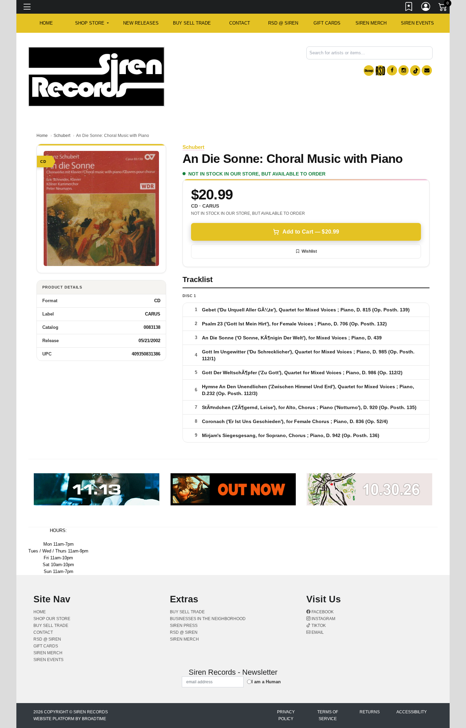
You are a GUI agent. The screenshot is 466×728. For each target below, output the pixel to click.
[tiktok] (415, 70)
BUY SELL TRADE (192, 23)
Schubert (62, 135)
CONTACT (239, 23)
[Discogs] (369, 70)
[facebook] (392, 70)
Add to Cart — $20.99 (310, 232)
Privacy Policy (286, 715)
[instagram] (403, 70)
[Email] (427, 70)
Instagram (322, 618)
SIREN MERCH (371, 23)
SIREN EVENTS (417, 23)
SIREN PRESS (184, 625)
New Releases (141, 23)
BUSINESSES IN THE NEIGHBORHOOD (208, 618)
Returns (370, 712)
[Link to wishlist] (409, 8)
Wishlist (309, 251)
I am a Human (266, 681)
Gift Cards (327, 23)
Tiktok (318, 625)
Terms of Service (327, 715)
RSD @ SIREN (283, 23)
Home (42, 135)
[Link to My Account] (426, 8)
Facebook (322, 612)
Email (317, 632)
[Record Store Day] (380, 70)
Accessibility (411, 712)
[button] (92, 23)
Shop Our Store (51, 618)
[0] (443, 8)
